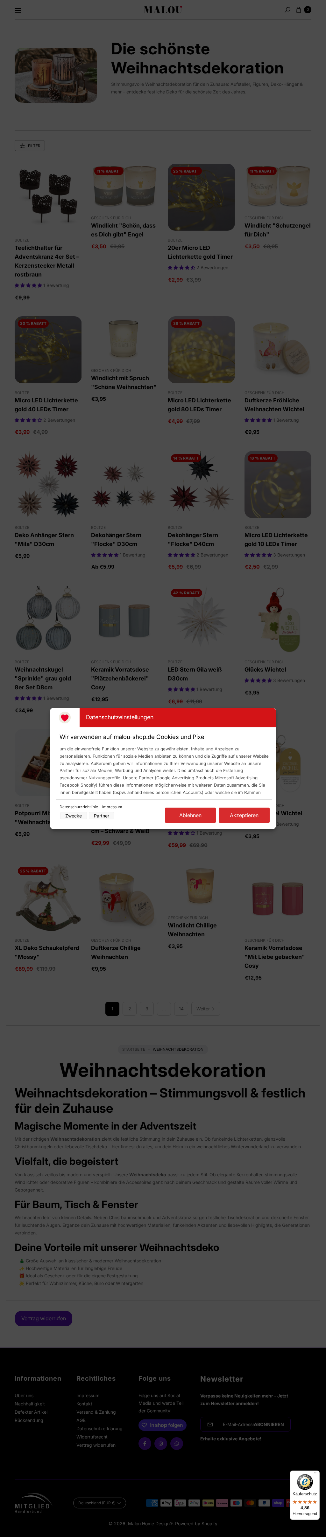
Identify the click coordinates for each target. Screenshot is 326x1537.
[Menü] (316, 1474)
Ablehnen (190, 815)
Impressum (112, 806)
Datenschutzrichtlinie (79, 806)
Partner (101, 815)
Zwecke (73, 815)
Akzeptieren (244, 815)
